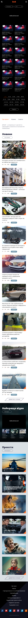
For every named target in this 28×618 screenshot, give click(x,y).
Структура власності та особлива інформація (14, 590)
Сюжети (20, 119)
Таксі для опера (9, 530)
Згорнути (14, 109)
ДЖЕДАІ (14, 164)
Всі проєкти (7, 450)
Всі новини (7, 137)
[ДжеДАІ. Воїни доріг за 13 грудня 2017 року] (7, 85)
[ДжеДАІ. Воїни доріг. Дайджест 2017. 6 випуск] (7, 39)
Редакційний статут (14, 605)
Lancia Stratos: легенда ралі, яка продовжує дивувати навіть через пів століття (13, 218)
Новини (13, 119)
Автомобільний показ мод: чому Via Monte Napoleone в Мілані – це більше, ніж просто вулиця (13, 189)
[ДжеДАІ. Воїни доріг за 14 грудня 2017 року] (20, 73)
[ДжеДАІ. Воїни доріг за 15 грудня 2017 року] (7, 73)
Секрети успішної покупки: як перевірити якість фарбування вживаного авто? (11, 276)
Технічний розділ (14, 593)
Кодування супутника (14, 602)
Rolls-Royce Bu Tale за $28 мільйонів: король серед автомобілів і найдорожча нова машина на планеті (14, 305)
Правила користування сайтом (14, 600)
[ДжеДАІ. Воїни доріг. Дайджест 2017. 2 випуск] (7, 62)
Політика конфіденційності (14, 598)
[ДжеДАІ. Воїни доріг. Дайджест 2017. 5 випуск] (20, 39)
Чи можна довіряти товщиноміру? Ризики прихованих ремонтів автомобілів (12, 334)
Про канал (14, 586)
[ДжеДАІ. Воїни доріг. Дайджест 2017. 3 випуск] (20, 51)
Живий (6, 550)
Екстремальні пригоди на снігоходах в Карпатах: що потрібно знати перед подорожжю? (13, 247)
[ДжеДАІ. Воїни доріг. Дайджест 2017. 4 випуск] (7, 51)
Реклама (14, 595)
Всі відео (7, 411)
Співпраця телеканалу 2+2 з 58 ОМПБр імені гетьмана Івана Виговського (13, 488)
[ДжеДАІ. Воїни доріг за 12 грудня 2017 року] (20, 85)
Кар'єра (14, 588)
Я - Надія (7, 571)
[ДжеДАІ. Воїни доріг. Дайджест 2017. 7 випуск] (20, 28)
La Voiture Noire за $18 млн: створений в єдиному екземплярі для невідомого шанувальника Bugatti (14, 363)
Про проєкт (5, 119)
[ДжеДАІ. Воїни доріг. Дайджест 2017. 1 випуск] (20, 62)
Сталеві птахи (9, 468)
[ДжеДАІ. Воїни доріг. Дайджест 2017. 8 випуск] (7, 28)
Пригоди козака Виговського (10, 509)
